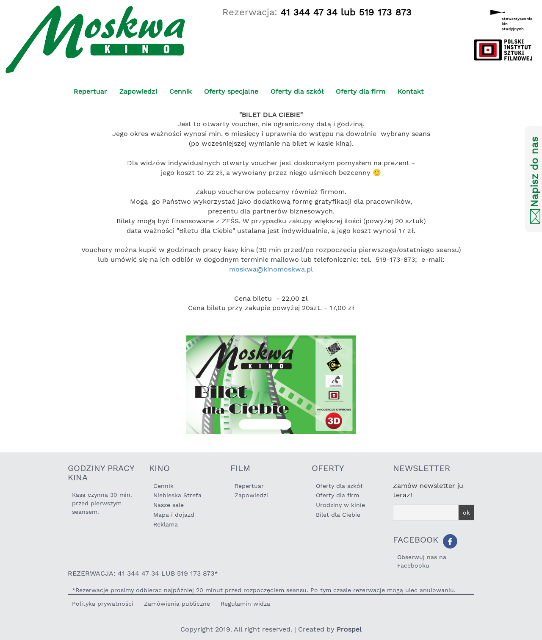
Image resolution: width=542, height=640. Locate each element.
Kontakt (411, 91)
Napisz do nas (534, 172)
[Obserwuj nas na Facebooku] (450, 541)
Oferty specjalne (231, 91)
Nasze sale (168, 504)
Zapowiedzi (138, 91)
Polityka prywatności (102, 603)
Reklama (165, 524)
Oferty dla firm (360, 91)
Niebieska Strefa (177, 495)
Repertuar (90, 91)
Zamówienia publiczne (177, 603)
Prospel (349, 629)
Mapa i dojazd (173, 514)
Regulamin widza (245, 603)
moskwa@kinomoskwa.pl (271, 269)
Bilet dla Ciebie (338, 514)
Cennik (180, 91)
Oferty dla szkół (297, 91)
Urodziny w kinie (340, 504)
